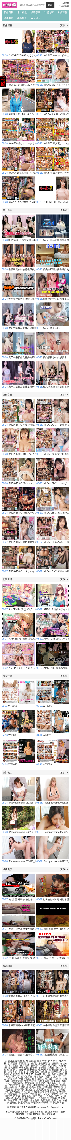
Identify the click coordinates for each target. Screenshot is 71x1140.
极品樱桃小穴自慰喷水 (51, 357)
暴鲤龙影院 (17, 1081)
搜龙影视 (29, 1083)
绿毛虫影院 (35, 1087)
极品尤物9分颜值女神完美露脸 (21, 240)
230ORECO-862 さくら (18, 114)
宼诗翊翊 (31, 1061)
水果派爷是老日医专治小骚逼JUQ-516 (25, 996)
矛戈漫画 (23, 1100)
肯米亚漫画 (57, 1094)
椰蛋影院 (51, 1083)
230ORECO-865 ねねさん (53, 202)
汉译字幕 (35, 12)
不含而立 (53, 1061)
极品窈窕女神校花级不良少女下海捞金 (25, 269)
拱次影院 (52, 1065)
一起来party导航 (39, 1102)
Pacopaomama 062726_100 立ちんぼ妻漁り (29, 832)
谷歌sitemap (36, 1111)
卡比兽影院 (25, 1078)
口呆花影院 (14, 1085)
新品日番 (8, 12)
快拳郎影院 (17, 1083)
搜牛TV (58, 1096)
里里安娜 (52, 1098)
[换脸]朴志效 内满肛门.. (52, 1054)
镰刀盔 (48, 1078)
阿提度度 (23, 1072)
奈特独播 (9, 5)
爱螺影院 (26, 1096)
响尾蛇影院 (27, 1091)
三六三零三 (26, 1076)
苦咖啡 (50, 1068)
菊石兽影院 (38, 1078)
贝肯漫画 (12, 1063)
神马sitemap (48, 1113)
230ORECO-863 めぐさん (19, 55)
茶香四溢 (20, 1061)
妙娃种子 (19, 1089)
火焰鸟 (48, 1076)
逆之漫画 (34, 1100)
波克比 (15, 1076)
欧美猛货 (62, 12)
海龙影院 (55, 1081)
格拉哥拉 (52, 1089)
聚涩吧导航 (24, 1102)
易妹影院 (34, 1072)
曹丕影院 (58, 1087)
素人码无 (35, 18)
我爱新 (22, 1063)
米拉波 (22, 1070)
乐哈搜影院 (44, 1063)
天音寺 (46, 1094)
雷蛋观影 (40, 1083)
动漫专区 (49, 12)
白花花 (16, 1096)
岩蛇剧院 (50, 1091)
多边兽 (57, 1078)
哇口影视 (56, 1072)
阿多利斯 (12, 1078)
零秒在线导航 (57, 1102)
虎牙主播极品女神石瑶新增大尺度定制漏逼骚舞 (30, 328)
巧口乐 (42, 1065)
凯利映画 (13, 1065)
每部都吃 (54, 1070)
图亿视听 (30, 1098)
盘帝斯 (33, 1068)
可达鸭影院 (39, 1085)
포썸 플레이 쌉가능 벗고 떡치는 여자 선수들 (29, 958)
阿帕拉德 (32, 1070)
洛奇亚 (38, 1074)
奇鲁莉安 (38, 1076)
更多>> (64, 25)
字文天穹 (42, 1061)
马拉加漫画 (57, 1074)
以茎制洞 (47, 1087)
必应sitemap (51, 1111)
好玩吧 (42, 1068)
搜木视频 (13, 1068)
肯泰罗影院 (30, 1081)
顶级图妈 (30, 1089)
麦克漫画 (23, 1094)
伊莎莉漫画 (36, 1094)
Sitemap (10, 1111)
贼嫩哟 (55, 1063)
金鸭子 (34, 1065)
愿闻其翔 (41, 1089)
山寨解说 (22, 18)
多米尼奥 (19, 1098)
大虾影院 (24, 1068)
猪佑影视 (32, 1063)
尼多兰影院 (52, 1085)
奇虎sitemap (33, 1113)
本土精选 (22, 12)
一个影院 (48, 1096)
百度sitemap (21, 1111)
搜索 (50, 4)
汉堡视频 (23, 1087)
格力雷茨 (24, 1065)
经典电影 (8, 18)
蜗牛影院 (43, 1070)
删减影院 (12, 1100)
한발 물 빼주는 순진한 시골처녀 (22, 899)
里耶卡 (13, 1070)
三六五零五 (27, 1074)
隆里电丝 (45, 1072)
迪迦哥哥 (12, 1072)
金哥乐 (59, 1068)
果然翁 (46, 1074)
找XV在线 (14, 1091)
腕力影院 (26, 1085)
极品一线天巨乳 (48, 328)
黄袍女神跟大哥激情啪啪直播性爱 (23, 298)
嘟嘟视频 (39, 1091)
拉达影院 (12, 1087)
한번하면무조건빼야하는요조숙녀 (23, 928)
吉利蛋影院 (43, 1081)
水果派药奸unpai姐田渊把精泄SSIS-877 (26, 1025)
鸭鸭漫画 (45, 1100)
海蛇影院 (12, 1094)
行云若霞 (15, 1074)
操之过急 (37, 1096)
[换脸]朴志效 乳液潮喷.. (18, 1054)
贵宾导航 (56, 1100)
